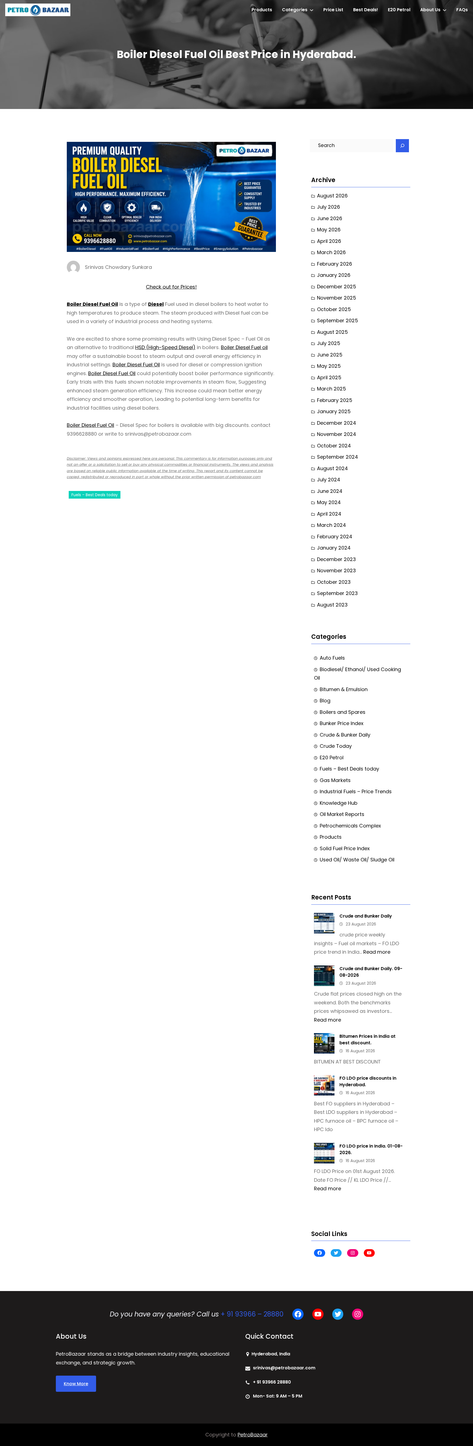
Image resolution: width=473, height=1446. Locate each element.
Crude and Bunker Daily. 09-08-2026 (370, 971)
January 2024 (334, 547)
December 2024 (336, 422)
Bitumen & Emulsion (344, 689)
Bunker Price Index (342, 723)
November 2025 (336, 297)
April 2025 (329, 377)
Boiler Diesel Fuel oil (244, 347)
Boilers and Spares (342, 712)
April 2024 (329, 513)
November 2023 (336, 570)
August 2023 (332, 604)
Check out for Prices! (171, 286)
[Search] (402, 145)
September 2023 (337, 593)
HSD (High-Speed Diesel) (165, 347)
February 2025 (334, 400)
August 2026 (332, 195)
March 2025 (331, 388)
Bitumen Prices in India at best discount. (367, 1039)
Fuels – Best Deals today (94, 495)
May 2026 (329, 229)
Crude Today (336, 746)
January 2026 (333, 275)
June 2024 (329, 491)
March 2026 (331, 252)
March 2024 (331, 525)
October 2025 (334, 309)
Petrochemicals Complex (350, 825)
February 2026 (334, 263)
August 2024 (332, 468)
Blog (325, 700)
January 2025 (334, 411)
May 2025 (329, 366)
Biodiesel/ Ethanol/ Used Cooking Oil (357, 674)
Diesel (156, 304)
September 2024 (337, 456)
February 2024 (334, 536)
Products (331, 836)
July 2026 (328, 206)
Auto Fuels (332, 657)
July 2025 (328, 343)
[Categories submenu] (311, 10)
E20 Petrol (332, 757)
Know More (76, 1384)
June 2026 (329, 218)
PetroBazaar (253, 1434)
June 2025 (329, 354)
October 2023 (334, 582)
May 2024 (329, 502)
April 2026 (329, 241)
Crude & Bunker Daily (345, 734)
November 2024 (336, 434)
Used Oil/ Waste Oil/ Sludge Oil (357, 859)
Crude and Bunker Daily (365, 916)
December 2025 (336, 286)
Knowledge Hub (338, 803)
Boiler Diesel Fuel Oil (92, 304)
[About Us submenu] (444, 10)
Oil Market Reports (342, 814)
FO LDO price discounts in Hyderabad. (367, 1081)
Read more (376, 951)
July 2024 (328, 479)
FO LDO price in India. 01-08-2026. (371, 1149)
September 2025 (337, 320)
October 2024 (334, 445)
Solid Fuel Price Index (345, 848)
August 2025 (332, 332)
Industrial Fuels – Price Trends (356, 791)
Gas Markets (335, 780)
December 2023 (336, 559)
